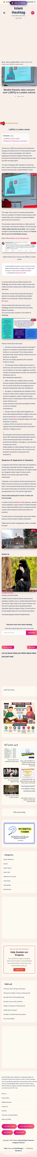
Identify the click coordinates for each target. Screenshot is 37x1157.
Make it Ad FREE (6, 1119)
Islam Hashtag (22, 1140)
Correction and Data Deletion (10, 1115)
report (6, 301)
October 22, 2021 (21, 273)
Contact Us (5, 1106)
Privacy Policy (5, 1098)
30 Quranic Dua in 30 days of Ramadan (14, 988)
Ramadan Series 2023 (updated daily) (14, 997)
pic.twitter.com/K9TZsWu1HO (22, 270)
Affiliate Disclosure (7, 1102)
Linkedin (16, 614)
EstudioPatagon (18, 1148)
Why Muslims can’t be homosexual (17, 238)
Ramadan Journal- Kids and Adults (13, 1001)
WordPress (18, 1150)
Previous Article (8, 647)
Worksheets (7, 1132)
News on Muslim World (13, 62)
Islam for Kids (20, 1132)
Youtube (21, 614)
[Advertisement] (18, 40)
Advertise (4, 1110)
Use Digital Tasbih (9, 1126)
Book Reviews (7, 889)
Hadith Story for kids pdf (10, 1010)
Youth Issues (7, 881)
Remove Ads (19, 969)
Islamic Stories (7, 868)
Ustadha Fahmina (13, 123)
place (15, 416)
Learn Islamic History (26, 1126)
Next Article (32, 647)
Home (3, 62)
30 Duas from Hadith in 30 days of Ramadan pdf (17, 993)
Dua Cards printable (9, 1018)
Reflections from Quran (10, 876)
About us (4, 1093)
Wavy (5, 1148)
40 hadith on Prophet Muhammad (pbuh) (15, 1014)
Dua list (6, 863)
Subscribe (31, 632)
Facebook (5, 614)
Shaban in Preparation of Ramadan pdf (14, 1006)
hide (12, 136)
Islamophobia (7, 885)
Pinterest (27, 614)
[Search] (32, 13)
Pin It (34, 174)
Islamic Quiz (7, 872)
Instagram (11, 614)
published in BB (18, 502)
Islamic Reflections (9, 859)
